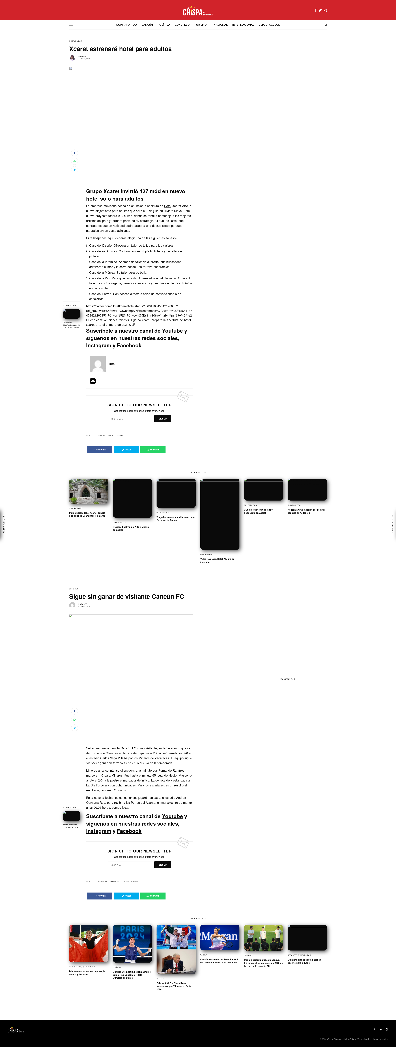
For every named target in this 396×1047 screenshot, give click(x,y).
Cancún (203, 955)
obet (84, 604)
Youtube (172, 330)
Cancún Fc (102, 881)
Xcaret (119, 435)
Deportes (73, 589)
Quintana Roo (75, 41)
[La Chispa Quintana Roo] (198, 10)
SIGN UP (163, 418)
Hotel (167, 205)
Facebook (129, 345)
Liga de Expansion (130, 881)
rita (84, 56)
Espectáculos (120, 522)
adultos (102, 435)
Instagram (98, 345)
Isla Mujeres (75, 967)
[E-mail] (93, 382)
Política (117, 967)
